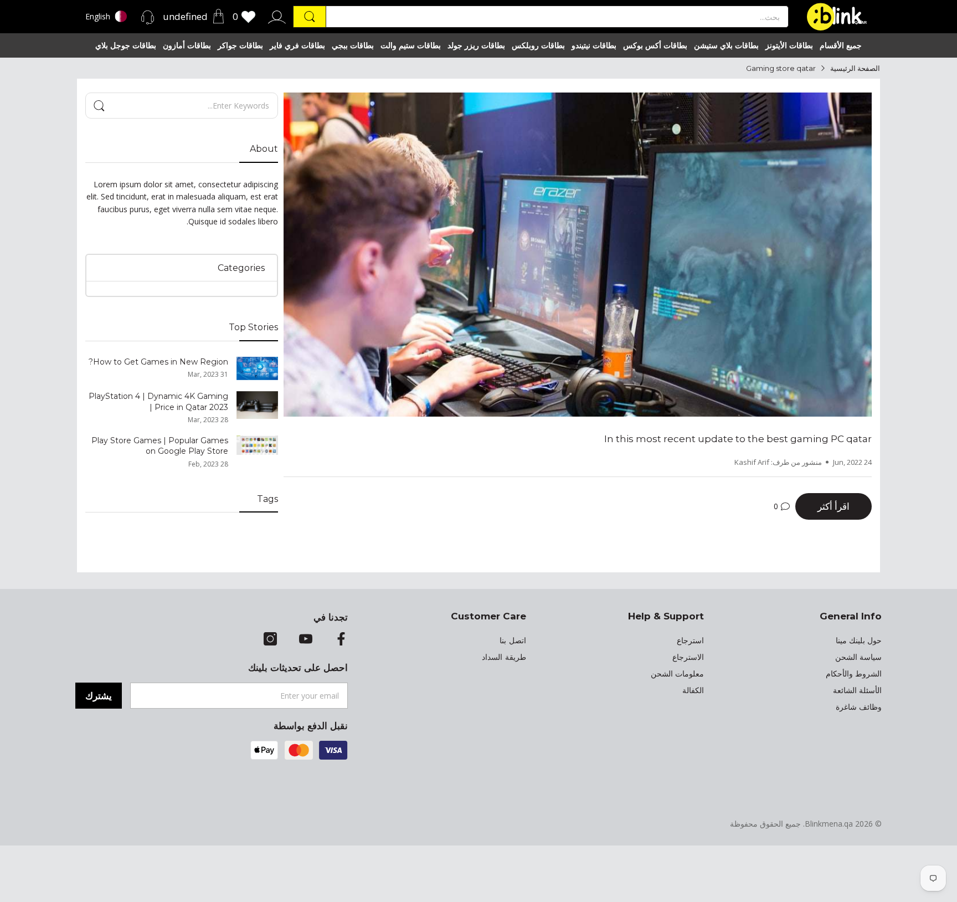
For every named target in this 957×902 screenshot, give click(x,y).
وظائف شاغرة (859, 707)
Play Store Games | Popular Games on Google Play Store (159, 446)
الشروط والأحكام (854, 674)
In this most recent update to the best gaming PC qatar (738, 438)
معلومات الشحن (677, 674)
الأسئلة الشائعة (857, 690)
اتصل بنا (513, 640)
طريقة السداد (504, 657)
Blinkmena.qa (829, 823)
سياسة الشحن (858, 657)
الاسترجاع (688, 657)
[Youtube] (305, 640)
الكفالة (693, 690)
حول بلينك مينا (859, 640)
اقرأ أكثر (833, 506)
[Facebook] (341, 640)
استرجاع (690, 640)
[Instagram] (270, 640)
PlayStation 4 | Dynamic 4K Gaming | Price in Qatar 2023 (158, 401)
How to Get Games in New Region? (158, 362)
